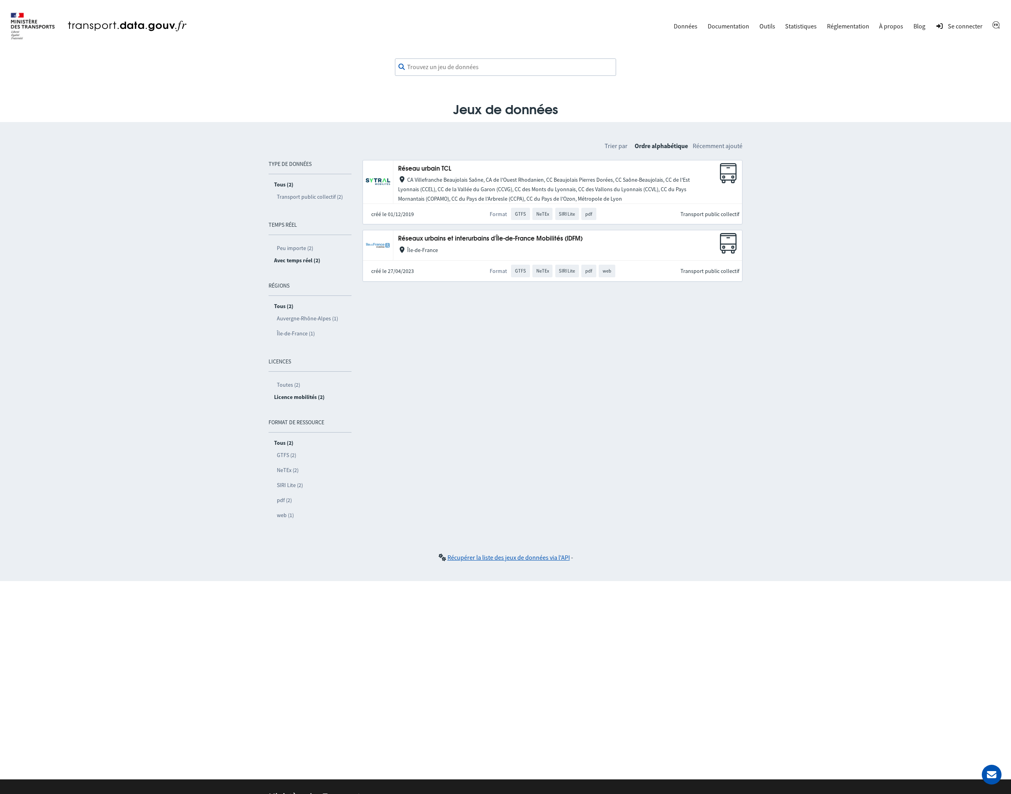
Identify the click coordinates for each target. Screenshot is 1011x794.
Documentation (728, 26)
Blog (919, 26)
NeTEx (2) (288, 470)
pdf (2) (284, 500)
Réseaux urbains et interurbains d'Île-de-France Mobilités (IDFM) (490, 239)
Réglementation (848, 26)
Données (685, 26)
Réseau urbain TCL (424, 169)
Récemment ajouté (717, 146)
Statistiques (801, 26)
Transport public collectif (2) (310, 196)
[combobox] (505, 67)
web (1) (285, 515)
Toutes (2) (288, 384)
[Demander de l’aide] (992, 775)
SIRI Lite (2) (290, 485)
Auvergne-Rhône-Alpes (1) (307, 318)
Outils (767, 26)
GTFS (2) (286, 455)
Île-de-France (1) (296, 333)
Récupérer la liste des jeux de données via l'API (508, 557)
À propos (891, 26)
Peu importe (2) (295, 248)
